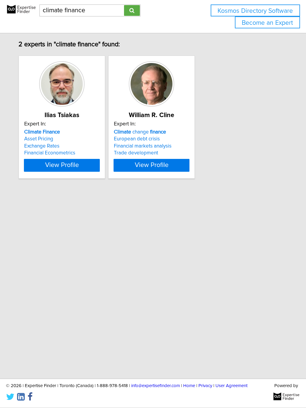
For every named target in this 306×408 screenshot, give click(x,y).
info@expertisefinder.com (155, 386)
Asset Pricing (38, 139)
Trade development (136, 153)
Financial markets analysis (143, 146)
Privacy (205, 386)
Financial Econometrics (49, 153)
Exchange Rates (41, 146)
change (140, 132)
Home (189, 386)
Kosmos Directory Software (255, 11)
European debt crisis (137, 139)
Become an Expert (267, 23)
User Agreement (231, 386)
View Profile (62, 165)
